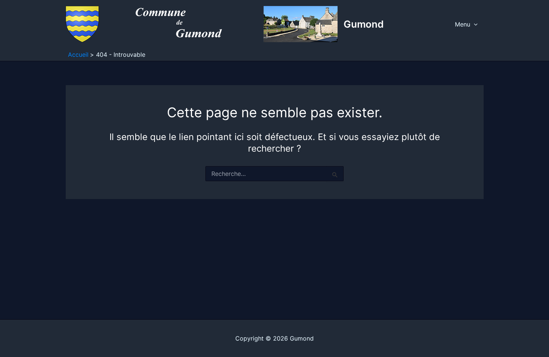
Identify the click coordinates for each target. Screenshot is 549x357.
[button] (474, 24)
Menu (462, 24)
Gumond (364, 24)
